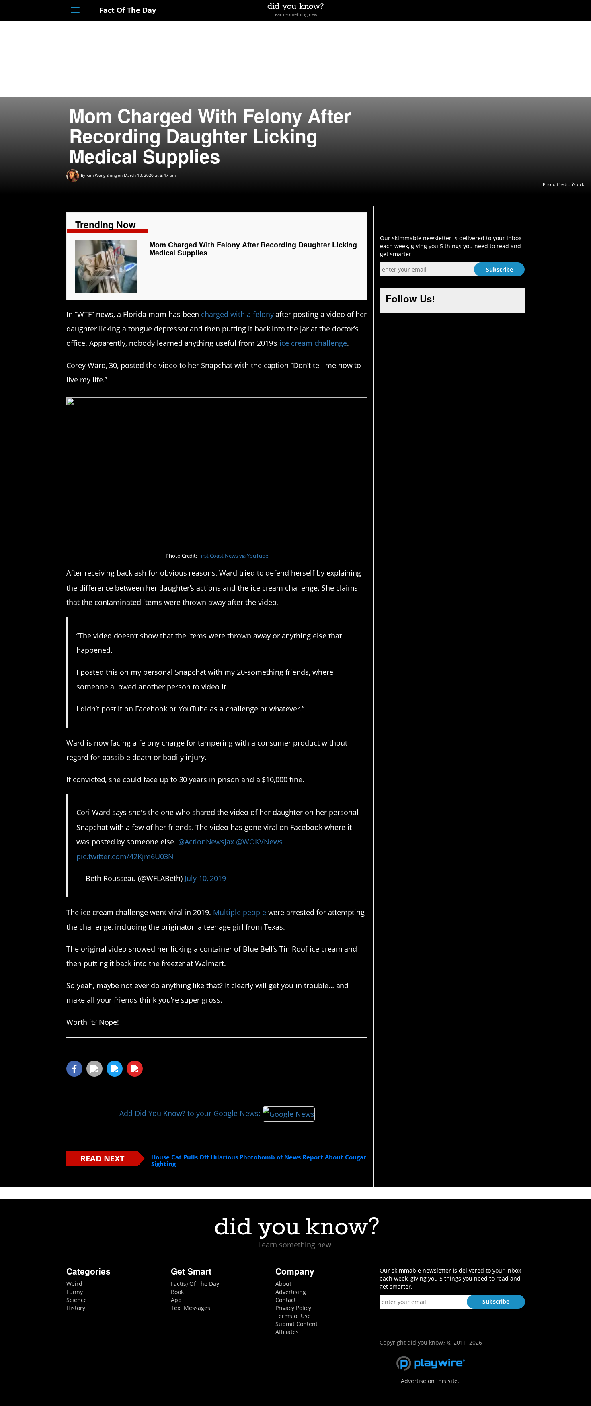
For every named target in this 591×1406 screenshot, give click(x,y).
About (283, 1283)
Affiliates (287, 1332)
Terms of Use (293, 1316)
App (176, 1300)
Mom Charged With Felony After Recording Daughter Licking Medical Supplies (253, 248)
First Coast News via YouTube (233, 555)
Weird (74, 1283)
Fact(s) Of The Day (195, 1283)
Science (76, 1300)
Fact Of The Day (126, 10)
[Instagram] (491, 11)
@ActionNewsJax (206, 841)
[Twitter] (476, 11)
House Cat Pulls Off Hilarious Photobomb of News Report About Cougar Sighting (258, 1160)
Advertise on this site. (430, 1381)
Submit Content (296, 1324)
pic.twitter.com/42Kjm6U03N (125, 856)
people (254, 912)
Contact (285, 1300)
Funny (74, 1292)
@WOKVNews (259, 841)
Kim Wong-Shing (101, 175)
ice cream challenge (313, 343)
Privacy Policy (293, 1308)
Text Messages (190, 1308)
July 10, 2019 (205, 878)
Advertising (290, 1292)
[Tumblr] (506, 11)
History (75, 1308)
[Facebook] (462, 11)
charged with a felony (237, 314)
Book (177, 1292)
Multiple (227, 912)
